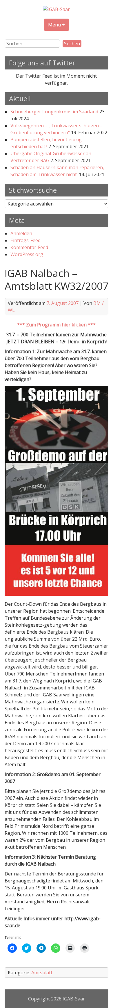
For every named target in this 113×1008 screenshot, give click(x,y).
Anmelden (21, 233)
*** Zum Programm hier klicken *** (56, 324)
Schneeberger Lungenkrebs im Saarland (54, 111)
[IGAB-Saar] (56, 9)
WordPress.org (26, 254)
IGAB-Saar (74, 999)
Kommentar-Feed (29, 247)
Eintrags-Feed (25, 240)
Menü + (56, 25)
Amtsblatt (41, 972)
